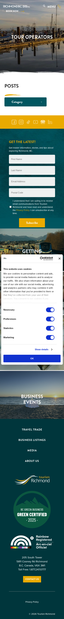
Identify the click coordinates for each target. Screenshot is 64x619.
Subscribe (32, 223)
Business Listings (32, 440)
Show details (41, 349)
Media (32, 451)
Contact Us (32, 579)
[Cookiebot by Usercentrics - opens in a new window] (40, 258)
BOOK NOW (12, 11)
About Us (32, 461)
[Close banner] (59, 258)
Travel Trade (32, 430)
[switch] (50, 319)
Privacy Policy (22, 210)
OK (32, 358)
